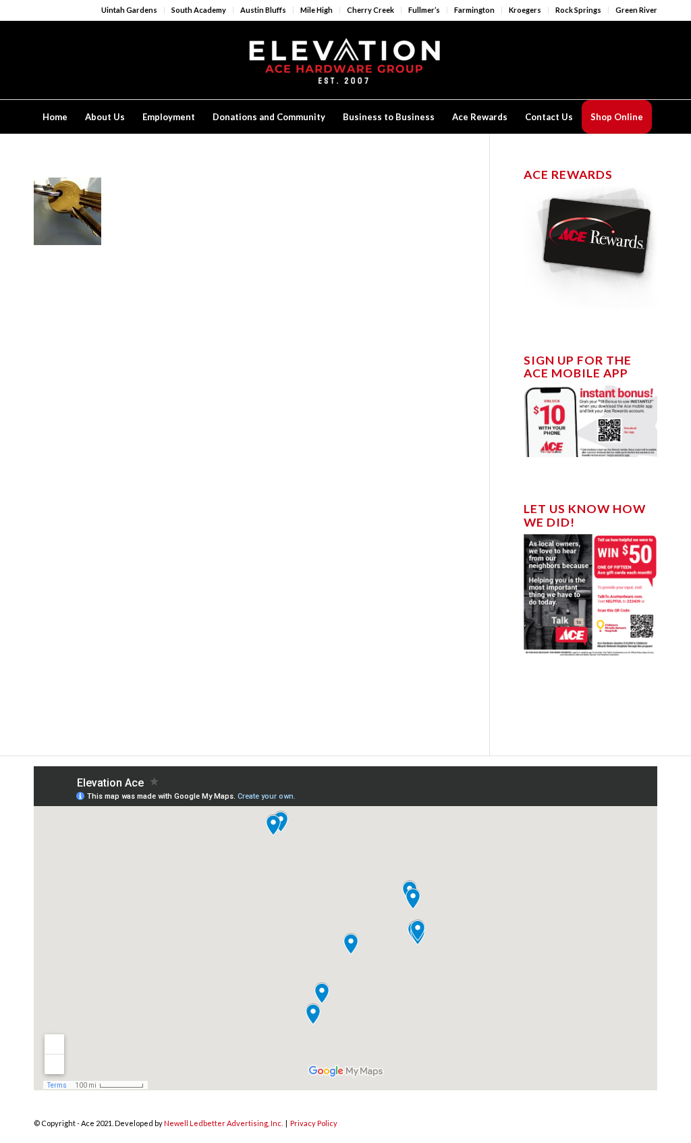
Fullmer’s (424, 9)
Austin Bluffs (263, 9)
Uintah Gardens (129, 9)
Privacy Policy (313, 1123)
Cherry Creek (370, 9)
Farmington (474, 9)
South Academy (198, 9)
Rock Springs (578, 9)
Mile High (316, 9)
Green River (636, 9)
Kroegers (525, 9)
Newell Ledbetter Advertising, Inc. (223, 1123)
